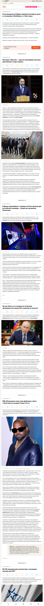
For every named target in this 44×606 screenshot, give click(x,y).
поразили (14, 386)
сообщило (20, 383)
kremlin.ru (5, 348)
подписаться (36, 47)
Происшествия (4, 558)
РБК (34, 413)
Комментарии (22, 53)
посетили (22, 186)
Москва (9, 3)
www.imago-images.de (19, 468)
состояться (23, 507)
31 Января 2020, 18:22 (6, 11)
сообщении (4, 35)
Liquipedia (29, 220)
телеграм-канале (27, 582)
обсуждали (4, 184)
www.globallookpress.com (26, 468)
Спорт (3, 295)
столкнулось (20, 539)
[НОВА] (31, 7)
